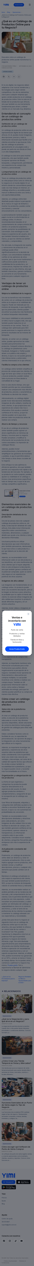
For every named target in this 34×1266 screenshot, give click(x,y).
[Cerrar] (28, 613)
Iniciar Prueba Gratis (17, 649)
